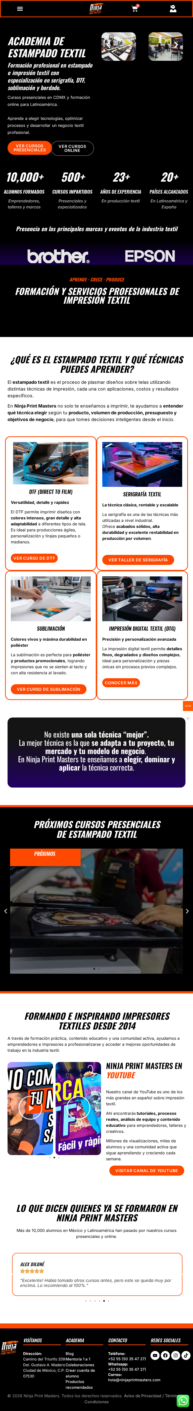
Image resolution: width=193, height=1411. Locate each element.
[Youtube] (155, 1355)
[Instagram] (175, 1355)
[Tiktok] (185, 1355)
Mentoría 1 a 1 (78, 1359)
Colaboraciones (80, 1364)
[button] (108, 45)
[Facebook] (165, 1355)
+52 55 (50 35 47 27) (127, 1358)
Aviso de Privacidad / (144, 1395)
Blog (70, 1353)
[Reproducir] (30, 1108)
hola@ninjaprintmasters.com (134, 1379)
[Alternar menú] (20, 9)
